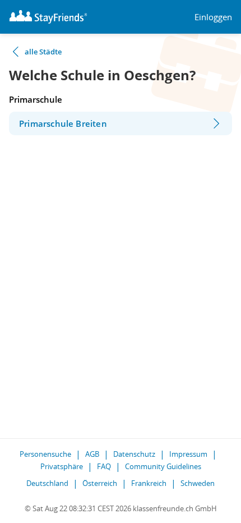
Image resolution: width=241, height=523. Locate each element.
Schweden (197, 483)
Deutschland (47, 483)
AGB (92, 454)
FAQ (104, 466)
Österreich (99, 483)
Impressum (188, 454)
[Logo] (48, 17)
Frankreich (148, 483)
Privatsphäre (61, 466)
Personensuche (45, 454)
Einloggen (213, 17)
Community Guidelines (163, 466)
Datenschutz (134, 454)
